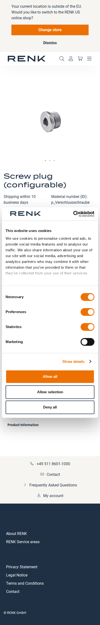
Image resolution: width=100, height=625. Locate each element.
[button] (45, 160)
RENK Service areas (23, 542)
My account (53, 495)
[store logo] (27, 59)
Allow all (50, 376)
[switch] (87, 312)
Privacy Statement (21, 567)
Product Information (23, 425)
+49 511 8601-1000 (53, 464)
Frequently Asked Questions (53, 485)
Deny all (50, 407)
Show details (73, 361)
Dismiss (50, 43)
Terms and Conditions (25, 583)
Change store (50, 30)
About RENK (16, 533)
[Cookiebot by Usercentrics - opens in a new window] (73, 214)
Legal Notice (16, 575)
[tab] (50, 424)
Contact (53, 474)
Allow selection (50, 392)
